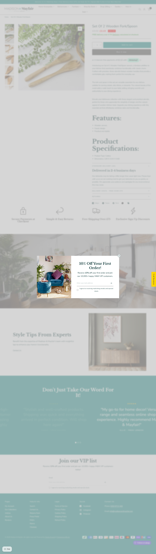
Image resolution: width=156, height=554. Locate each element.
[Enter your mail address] (111, 283)
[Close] (119, 255)
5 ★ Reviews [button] (153, 279)
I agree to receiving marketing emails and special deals (96, 290)
